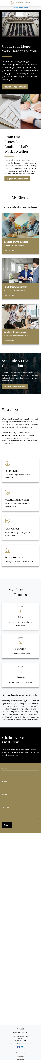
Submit (7, 825)
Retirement (20, 1057)
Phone (4, 794)
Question (6, 807)
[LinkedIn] (22, 1047)
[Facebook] (18, 1047)
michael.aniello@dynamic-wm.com (20, 1044)
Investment (20, 1059)
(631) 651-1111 (23, 1032)
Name (4, 768)
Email (4, 781)
